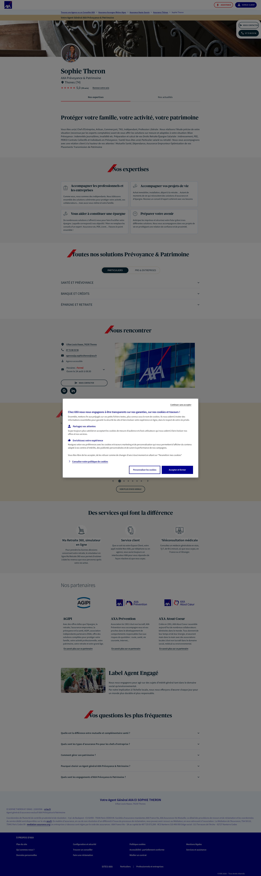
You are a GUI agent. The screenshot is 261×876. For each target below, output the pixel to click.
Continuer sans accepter (180, 404)
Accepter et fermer (177, 469)
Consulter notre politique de (90, 461)
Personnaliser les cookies (144, 469)
